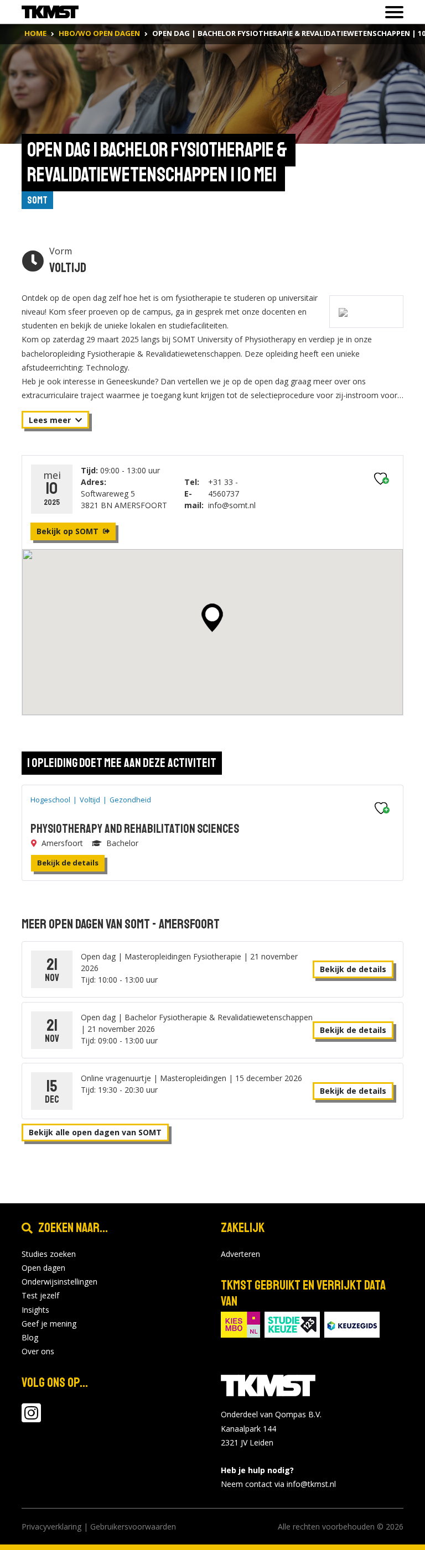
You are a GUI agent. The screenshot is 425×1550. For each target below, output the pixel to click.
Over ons (38, 1351)
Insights (35, 1309)
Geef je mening (49, 1323)
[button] (212, 617)
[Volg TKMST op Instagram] (31, 1418)
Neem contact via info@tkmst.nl (278, 1484)
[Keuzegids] (352, 1323)
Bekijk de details (68, 863)
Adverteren (240, 1254)
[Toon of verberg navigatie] (391, 12)
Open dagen (43, 1267)
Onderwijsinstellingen (59, 1281)
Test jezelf (40, 1295)
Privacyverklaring (51, 1526)
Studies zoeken (49, 1254)
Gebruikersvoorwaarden (133, 1526)
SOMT (37, 200)
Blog (30, 1337)
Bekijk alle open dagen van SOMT (95, 1132)
